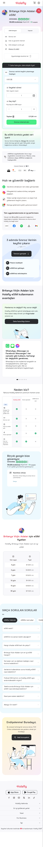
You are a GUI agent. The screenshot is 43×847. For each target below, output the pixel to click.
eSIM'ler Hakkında (10, 620)
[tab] (12, 30)
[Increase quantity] (34, 109)
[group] (21, 628)
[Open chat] (38, 10)
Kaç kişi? (12, 101)
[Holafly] (21, 786)
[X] (24, 798)
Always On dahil (14, 49)
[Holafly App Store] (13, 792)
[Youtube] (19, 798)
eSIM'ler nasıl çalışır (27, 620)
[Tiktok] (34, 798)
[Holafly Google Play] (30, 792)
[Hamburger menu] (4, 3)
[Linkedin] (29, 798)
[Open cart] (34, 3)
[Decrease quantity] (9, 109)
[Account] (38, 3)
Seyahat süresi (15, 88)
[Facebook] (9, 798)
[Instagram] (14, 798)
